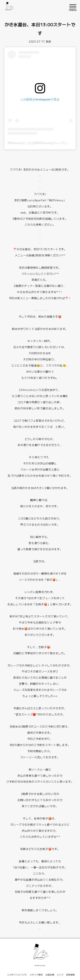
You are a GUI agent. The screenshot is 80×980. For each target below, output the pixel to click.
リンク (60, 974)
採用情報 (70, 974)
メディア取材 (36, 974)
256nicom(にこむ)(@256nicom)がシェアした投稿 (42, 143)
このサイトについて (17, 974)
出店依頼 (50, 974)
